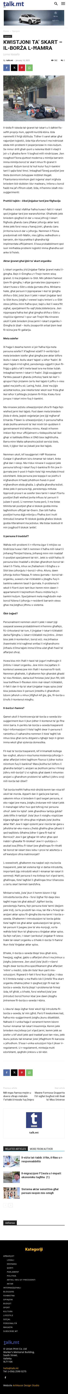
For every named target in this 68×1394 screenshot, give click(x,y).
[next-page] (11, 1205)
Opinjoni (16, 31)
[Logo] (11, 1343)
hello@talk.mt (10, 1368)
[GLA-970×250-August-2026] (34, 18)
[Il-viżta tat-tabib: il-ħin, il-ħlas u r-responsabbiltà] (11, 1161)
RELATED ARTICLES (15, 1149)
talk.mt (9, 60)
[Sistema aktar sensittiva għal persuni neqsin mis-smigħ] (11, 1193)
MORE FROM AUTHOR (41, 1149)
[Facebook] (6, 67)
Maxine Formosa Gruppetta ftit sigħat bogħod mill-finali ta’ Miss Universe (49, 1096)
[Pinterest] (21, 67)
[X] (14, 67)
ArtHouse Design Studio (26, 1385)
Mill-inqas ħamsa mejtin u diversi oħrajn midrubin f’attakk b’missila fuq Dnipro (18, 1096)
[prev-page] (5, 1205)
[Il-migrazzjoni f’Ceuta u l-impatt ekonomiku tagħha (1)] (11, 1177)
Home (6, 31)
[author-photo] (34, 1128)
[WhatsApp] (29, 67)
